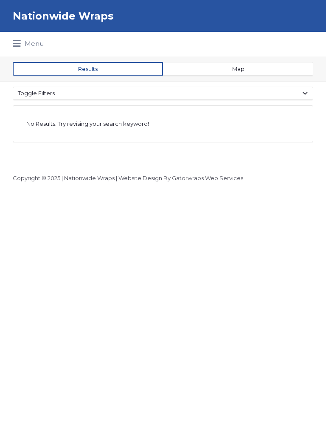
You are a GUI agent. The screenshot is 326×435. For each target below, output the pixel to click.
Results (88, 68)
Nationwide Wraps (63, 16)
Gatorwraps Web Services (207, 178)
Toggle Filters (36, 93)
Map (238, 68)
